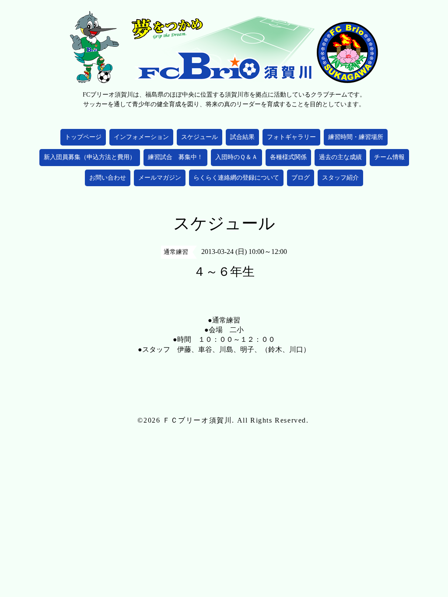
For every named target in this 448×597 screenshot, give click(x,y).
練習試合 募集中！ (175, 157)
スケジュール (199, 137)
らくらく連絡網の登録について (236, 177)
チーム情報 (389, 157)
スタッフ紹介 (340, 177)
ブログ (300, 177)
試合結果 (242, 137)
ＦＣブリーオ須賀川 (197, 420)
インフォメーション (141, 137)
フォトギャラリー (291, 137)
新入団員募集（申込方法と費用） (90, 157)
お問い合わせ (107, 177)
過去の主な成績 (340, 157)
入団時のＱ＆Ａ (236, 157)
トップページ (83, 137)
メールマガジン (159, 177)
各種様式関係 (288, 157)
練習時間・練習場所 (355, 137)
